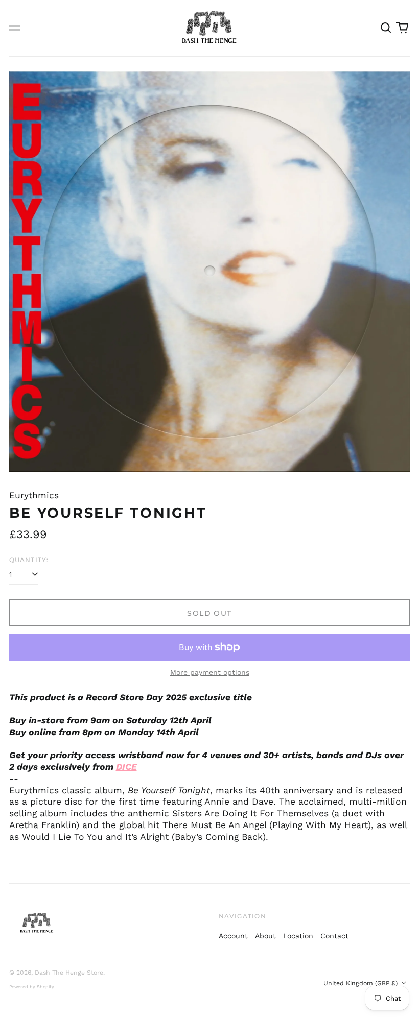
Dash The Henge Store (69, 972)
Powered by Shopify (31, 986)
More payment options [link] (209, 672)
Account (233, 936)
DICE (126, 767)
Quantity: (29, 560)
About (265, 936)
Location (298, 936)
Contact (334, 936)
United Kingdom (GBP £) (361, 983)
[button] (386, 28)
